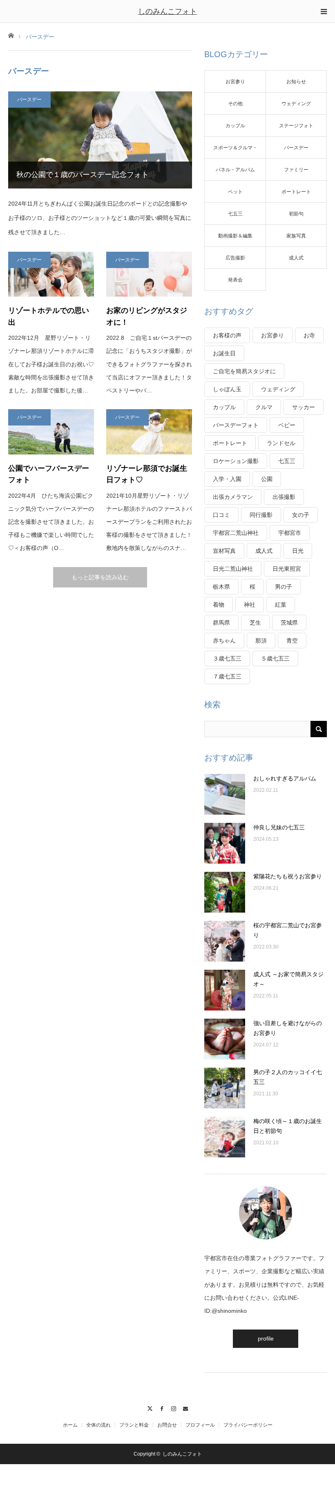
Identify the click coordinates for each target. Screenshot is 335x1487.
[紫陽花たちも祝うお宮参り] (224, 892)
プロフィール (200, 1425)
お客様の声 (227, 335)
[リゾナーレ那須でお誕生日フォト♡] (149, 431)
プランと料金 (134, 1425)
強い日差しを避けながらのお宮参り (287, 1028)
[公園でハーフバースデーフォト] (51, 431)
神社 (249, 604)
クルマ (263, 407)
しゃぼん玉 (227, 389)
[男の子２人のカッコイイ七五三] (224, 1088)
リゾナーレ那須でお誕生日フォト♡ (146, 474)
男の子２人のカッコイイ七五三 (287, 1077)
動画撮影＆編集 (235, 236)
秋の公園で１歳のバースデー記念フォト (82, 175)
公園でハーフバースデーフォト (48, 474)
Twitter (150, 1407)
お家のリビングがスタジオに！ (146, 316)
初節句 (296, 214)
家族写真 (296, 236)
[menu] (323, 11)
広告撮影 (235, 258)
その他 (235, 103)
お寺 (309, 335)
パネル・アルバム (235, 170)
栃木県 (221, 586)
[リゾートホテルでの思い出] (51, 274)
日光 (298, 550)
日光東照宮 (286, 568)
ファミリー (296, 170)
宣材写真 (224, 550)
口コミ (221, 515)
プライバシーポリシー (247, 1425)
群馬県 (221, 622)
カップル (235, 126)
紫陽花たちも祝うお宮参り (287, 876)
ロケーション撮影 (236, 461)
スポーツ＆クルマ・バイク (235, 152)
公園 (266, 479)
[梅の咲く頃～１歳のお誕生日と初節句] (224, 1137)
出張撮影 (283, 497)
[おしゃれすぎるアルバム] (224, 794)
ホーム (70, 1425)
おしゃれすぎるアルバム (284, 778)
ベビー (286, 425)
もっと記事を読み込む (100, 577)
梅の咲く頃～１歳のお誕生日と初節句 (287, 1126)
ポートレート (296, 192)
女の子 (300, 515)
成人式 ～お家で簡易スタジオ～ (288, 979)
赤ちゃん (224, 640)
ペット (235, 192)
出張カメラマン (233, 497)
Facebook (161, 1407)
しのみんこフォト (167, 11)
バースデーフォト (236, 425)
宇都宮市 (289, 533)
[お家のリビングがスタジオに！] (149, 274)
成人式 (296, 258)
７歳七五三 (227, 676)
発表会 (235, 280)
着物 (218, 604)
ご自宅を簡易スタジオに (244, 371)
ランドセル (281, 443)
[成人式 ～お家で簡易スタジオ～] (224, 990)
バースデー (29, 99)
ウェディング (296, 103)
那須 (261, 640)
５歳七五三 (275, 658)
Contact (185, 1407)
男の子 (283, 586)
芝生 (255, 622)
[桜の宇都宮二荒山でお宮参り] (224, 941)
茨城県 (289, 622)
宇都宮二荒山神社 (236, 533)
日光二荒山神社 (233, 568)
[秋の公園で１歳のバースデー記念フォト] (100, 139)
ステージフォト (296, 126)
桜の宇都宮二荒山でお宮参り (287, 930)
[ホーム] (10, 35)
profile (266, 1338)
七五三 (235, 214)
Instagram (173, 1407)
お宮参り (235, 81)
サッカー (303, 407)
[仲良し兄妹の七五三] (224, 843)
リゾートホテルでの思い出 (48, 316)
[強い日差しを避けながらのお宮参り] (224, 1039)
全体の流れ (98, 1425)
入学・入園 (227, 479)
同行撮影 (261, 515)
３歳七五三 (227, 658)
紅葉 (280, 604)
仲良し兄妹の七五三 (279, 827)
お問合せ (167, 1425)
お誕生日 (224, 353)
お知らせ (296, 81)
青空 (292, 640)
